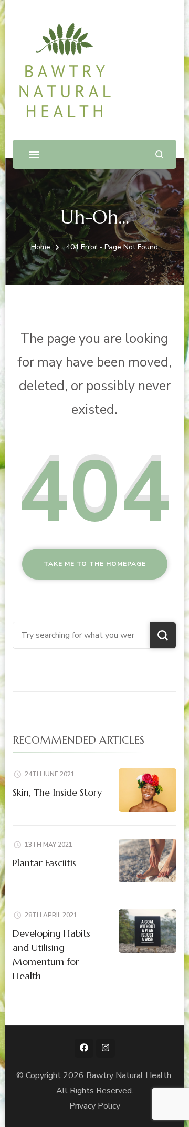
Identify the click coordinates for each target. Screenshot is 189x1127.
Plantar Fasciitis (44, 863)
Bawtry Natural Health (128, 1075)
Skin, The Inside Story (57, 792)
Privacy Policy (94, 1106)
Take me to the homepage (95, 564)
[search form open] (159, 154)
